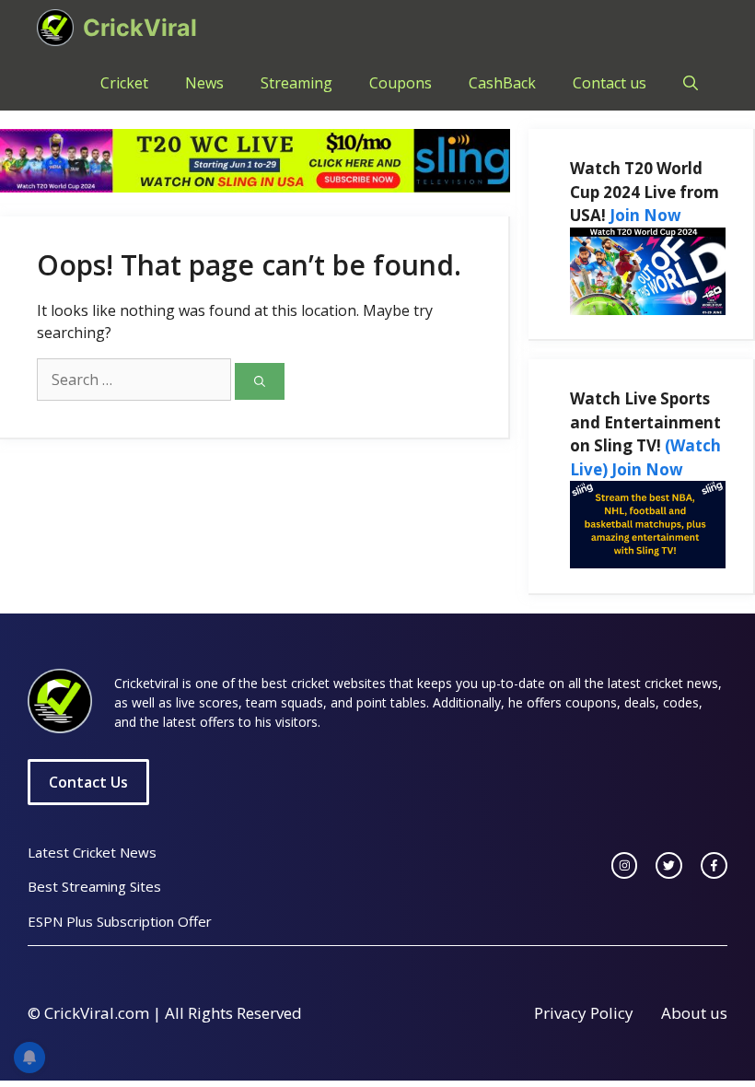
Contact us (609, 83)
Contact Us (88, 782)
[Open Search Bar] (690, 83)
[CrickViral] (55, 27)
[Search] (260, 381)
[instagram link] (624, 865)
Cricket (124, 83)
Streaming (296, 83)
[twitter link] (669, 865)
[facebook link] (714, 865)
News (204, 83)
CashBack (502, 83)
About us (694, 1012)
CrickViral (140, 27)
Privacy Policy (583, 1012)
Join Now (645, 215)
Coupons (400, 83)
